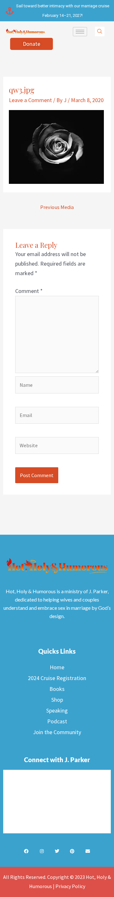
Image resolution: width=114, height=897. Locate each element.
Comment (29, 291)
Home (57, 667)
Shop (57, 699)
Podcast (57, 721)
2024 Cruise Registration (57, 678)
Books (57, 688)
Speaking (57, 710)
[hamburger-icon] (80, 31)
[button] (99, 31)
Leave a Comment (30, 100)
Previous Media (57, 207)
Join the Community (57, 732)
